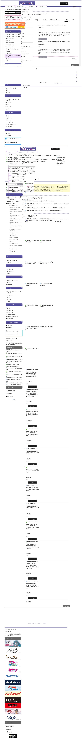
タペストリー (22, 36)
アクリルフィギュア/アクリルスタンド (12, 100)
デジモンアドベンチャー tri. (12, 49)
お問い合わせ (10, 396)
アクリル (21, 14)
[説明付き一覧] (68, 21)
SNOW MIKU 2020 (10, 38)
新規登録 (74, 6)
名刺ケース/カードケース (24, 46)
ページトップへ (67, 606)
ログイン (69, 6)
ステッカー (21, 59)
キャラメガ (27, 3)
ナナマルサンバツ (10, 45)
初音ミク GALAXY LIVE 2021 (13, 34)
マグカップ (8, 135)
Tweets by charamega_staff (11, 142)
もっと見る (28, 601)
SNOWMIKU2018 (10, 42)
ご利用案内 (9, 393)
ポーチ (20, 43)
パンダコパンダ (9, 47)
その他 (20, 64)
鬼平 (7, 61)
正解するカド (9, 53)
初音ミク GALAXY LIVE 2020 (13, 36)
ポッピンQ (8, 58)
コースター (21, 33)
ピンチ (20, 38)
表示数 (27, 19)
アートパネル (22, 28)
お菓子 (20, 41)
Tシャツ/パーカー (23, 51)
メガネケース (9, 118)
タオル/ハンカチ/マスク (24, 53)
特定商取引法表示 (11, 390)
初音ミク (8, 40)
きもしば (8, 51)
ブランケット (22, 48)
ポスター (21, 31)
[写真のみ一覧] (66, 21)
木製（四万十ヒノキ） (24, 11)
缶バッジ (21, 61)
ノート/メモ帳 (22, 26)
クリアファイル (22, 23)
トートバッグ (22, 56)
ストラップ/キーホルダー (11, 88)
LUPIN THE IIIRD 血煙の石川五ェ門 (13, 56)
